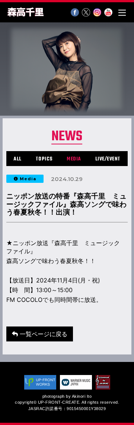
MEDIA (74, 159)
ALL (17, 159)
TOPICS (44, 159)
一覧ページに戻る (42, 334)
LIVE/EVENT (108, 159)
